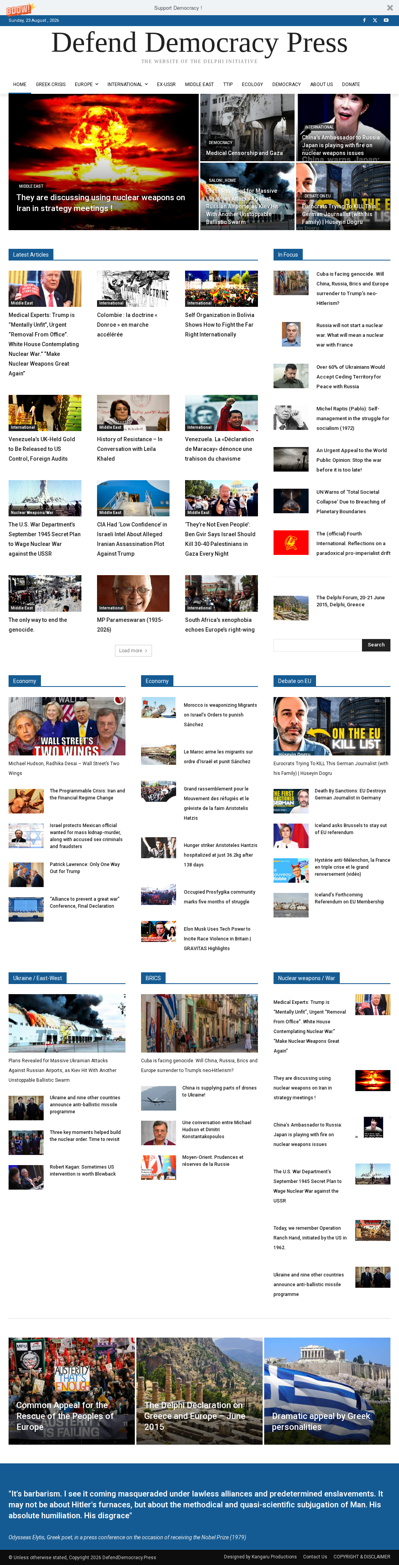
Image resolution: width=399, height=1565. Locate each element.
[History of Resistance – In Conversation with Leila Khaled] (133, 413)
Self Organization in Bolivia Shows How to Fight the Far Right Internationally (219, 325)
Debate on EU (318, 196)
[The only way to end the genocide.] (45, 593)
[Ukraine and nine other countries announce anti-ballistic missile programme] (26, 1108)
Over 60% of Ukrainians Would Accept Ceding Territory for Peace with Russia (350, 376)
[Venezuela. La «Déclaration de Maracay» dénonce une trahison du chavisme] (221, 413)
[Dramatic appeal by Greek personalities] (327, 1391)
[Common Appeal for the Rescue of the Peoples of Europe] (72, 1391)
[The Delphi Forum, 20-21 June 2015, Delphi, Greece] (291, 608)
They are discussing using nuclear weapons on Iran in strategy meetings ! (303, 1088)
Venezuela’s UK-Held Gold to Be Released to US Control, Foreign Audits (42, 449)
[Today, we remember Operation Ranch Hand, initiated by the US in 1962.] (372, 1230)
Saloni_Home (222, 180)
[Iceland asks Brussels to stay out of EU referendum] (291, 836)
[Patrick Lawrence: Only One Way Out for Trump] (26, 875)
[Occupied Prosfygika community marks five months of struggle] (158, 894)
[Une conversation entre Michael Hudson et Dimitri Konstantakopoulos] (158, 1133)
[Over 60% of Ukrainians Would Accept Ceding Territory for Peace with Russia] (291, 376)
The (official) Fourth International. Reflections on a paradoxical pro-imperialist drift (353, 543)
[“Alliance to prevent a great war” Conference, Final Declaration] (26, 909)
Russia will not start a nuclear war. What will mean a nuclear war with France (350, 335)
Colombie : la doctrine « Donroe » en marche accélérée (127, 325)
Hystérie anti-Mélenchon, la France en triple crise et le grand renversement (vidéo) (352, 867)
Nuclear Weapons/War (32, 513)
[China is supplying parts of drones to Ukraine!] (158, 1098)
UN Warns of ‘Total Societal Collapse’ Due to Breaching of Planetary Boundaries (351, 501)
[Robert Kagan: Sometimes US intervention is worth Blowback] (26, 1177)
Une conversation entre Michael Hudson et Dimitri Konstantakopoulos (216, 1129)
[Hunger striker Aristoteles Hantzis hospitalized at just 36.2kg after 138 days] (158, 847)
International (319, 127)
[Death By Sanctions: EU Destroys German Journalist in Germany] (291, 801)
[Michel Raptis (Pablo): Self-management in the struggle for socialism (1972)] (291, 417)
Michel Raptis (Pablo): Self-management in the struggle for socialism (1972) (352, 418)
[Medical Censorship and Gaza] (247, 127)
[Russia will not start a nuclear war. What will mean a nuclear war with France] (291, 334)
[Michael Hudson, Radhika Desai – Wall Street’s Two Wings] (67, 726)
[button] (199, 7)
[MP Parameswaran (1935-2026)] (133, 593)
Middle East (31, 186)
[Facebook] (364, 20)
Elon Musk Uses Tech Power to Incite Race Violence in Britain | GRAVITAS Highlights (217, 938)
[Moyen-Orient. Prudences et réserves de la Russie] (158, 1167)
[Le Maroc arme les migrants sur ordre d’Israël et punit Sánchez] (158, 754)
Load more (130, 650)
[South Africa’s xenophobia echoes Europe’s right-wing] (221, 593)
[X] (375, 20)
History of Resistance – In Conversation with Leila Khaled (129, 449)
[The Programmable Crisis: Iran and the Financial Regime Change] (26, 801)
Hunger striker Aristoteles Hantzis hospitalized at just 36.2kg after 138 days (221, 855)
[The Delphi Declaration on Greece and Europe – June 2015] (199, 1391)
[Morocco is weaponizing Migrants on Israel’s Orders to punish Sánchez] (158, 707)
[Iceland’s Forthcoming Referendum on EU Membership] (291, 905)
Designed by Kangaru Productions (39, 69)
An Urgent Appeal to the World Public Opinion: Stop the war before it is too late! (351, 460)
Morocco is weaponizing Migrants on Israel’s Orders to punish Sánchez (220, 714)
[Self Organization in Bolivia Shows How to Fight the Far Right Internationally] (221, 289)
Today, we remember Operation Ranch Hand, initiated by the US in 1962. (310, 1237)
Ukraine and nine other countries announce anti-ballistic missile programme (85, 1104)
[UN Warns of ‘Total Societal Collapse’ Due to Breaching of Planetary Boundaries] (291, 501)
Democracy (220, 143)
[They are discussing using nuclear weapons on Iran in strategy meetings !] (104, 162)
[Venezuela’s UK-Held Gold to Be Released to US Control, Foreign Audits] (45, 413)
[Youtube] (385, 20)
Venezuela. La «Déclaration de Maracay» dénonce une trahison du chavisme (219, 449)
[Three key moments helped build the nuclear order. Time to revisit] (26, 1142)
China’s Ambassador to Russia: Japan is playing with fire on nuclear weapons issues (308, 1134)
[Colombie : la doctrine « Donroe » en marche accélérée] (133, 289)
